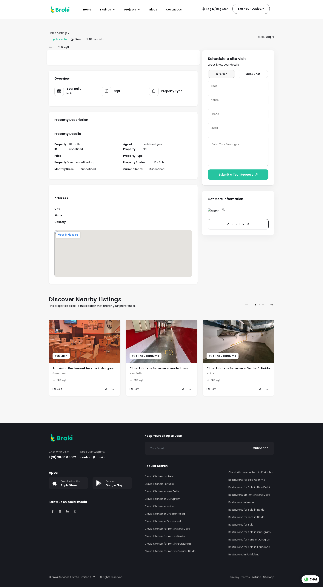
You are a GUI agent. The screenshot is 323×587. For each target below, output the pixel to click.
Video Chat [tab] (252, 74)
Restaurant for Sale (240, 524)
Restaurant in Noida (241, 502)
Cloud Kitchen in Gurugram (162, 499)
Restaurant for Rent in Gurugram (249, 539)
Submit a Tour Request (236, 175)
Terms (245, 577)
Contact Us (174, 9)
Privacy (234, 577)
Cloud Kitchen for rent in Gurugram (168, 544)
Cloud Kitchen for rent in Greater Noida (170, 551)
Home (87, 9)
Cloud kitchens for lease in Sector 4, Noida (238, 368)
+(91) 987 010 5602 (62, 457)
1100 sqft (61, 380)
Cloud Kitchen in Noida (159, 506)
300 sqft (215, 380)
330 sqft (138, 380)
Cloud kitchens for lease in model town (159, 368)
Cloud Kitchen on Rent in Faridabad (251, 472)
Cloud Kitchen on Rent (159, 476)
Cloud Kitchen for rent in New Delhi (167, 529)
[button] (215, 9)
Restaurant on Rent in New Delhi (249, 495)
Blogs (153, 9)
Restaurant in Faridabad (243, 554)
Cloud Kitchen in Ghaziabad (163, 521)
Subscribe (260, 448)
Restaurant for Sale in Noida (246, 510)
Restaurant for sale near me (246, 480)
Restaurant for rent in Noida (246, 517)
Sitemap (268, 577)
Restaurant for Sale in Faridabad (249, 547)
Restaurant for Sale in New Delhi (249, 487)
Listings (62, 33)
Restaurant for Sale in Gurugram (249, 532)
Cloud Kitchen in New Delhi (162, 491)
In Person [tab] (221, 74)
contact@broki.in (93, 457)
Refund (256, 577)
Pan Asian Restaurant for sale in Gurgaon (84, 368)
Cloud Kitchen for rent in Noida (165, 536)
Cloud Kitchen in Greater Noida (165, 514)
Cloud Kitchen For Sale (159, 484)
